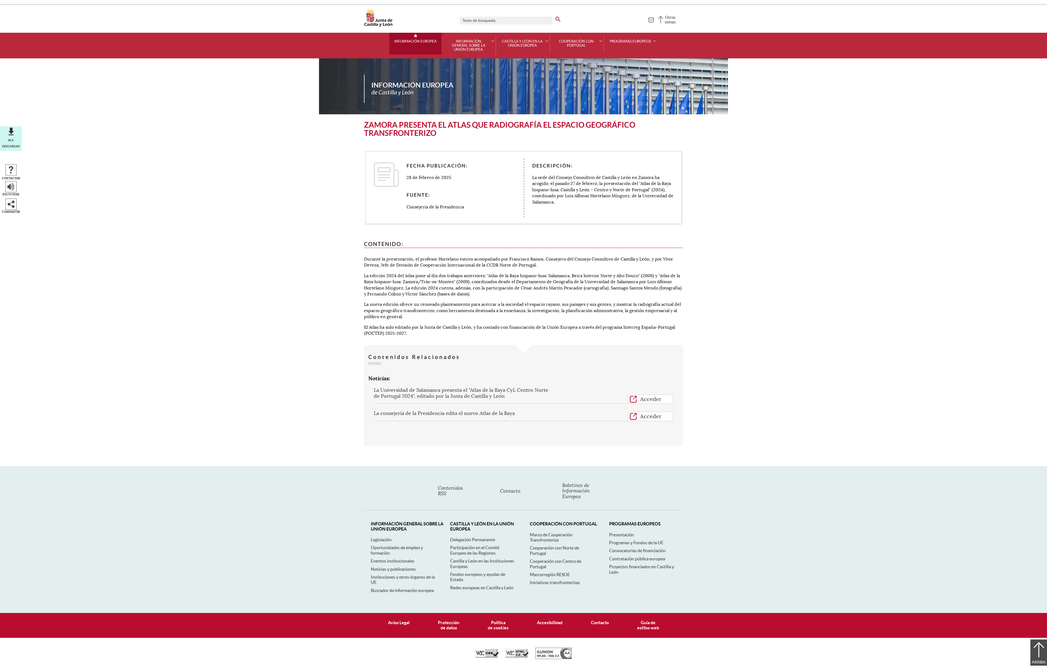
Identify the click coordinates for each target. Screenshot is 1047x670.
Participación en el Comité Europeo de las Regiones (474, 550)
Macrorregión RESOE (550, 574)
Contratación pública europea (637, 558)
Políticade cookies (498, 625)
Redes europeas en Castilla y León (481, 587)
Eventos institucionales (392, 560)
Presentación (621, 534)
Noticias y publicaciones (393, 569)
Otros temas (670, 19)
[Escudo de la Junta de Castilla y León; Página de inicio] (378, 25)
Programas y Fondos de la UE (636, 542)
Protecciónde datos (448, 625)
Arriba (1039, 662)
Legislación (381, 539)
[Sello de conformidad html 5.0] (517, 656)
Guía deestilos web (648, 625)
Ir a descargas (11, 143)
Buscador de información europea (402, 590)
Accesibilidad (549, 622)
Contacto (600, 622)
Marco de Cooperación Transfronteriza (551, 537)
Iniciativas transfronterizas (555, 582)
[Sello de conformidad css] (487, 656)
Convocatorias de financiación (637, 550)
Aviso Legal (399, 622)
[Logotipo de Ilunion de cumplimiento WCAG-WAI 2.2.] (553, 657)
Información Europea (415, 41)
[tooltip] (651, 19)
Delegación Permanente (472, 539)
